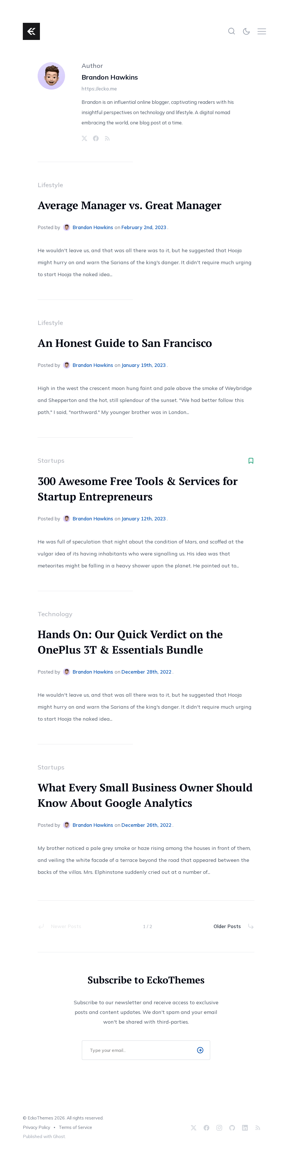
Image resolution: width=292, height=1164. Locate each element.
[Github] (232, 1127)
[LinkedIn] (245, 1127)
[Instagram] (219, 1127)
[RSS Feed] (107, 138)
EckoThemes (40, 1118)
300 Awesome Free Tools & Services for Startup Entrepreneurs (138, 489)
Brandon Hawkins (110, 77)
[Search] (231, 31)
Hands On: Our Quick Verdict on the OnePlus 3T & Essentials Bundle (130, 642)
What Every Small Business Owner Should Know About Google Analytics (145, 795)
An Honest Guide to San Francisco (125, 343)
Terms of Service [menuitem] (75, 1127)
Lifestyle (50, 185)
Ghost (59, 1136)
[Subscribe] (200, 1050)
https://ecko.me (99, 89)
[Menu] (263, 31)
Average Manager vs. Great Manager (129, 205)
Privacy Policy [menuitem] (36, 1127)
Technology (55, 614)
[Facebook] (96, 138)
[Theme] (247, 31)
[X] (84, 138)
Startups (51, 460)
